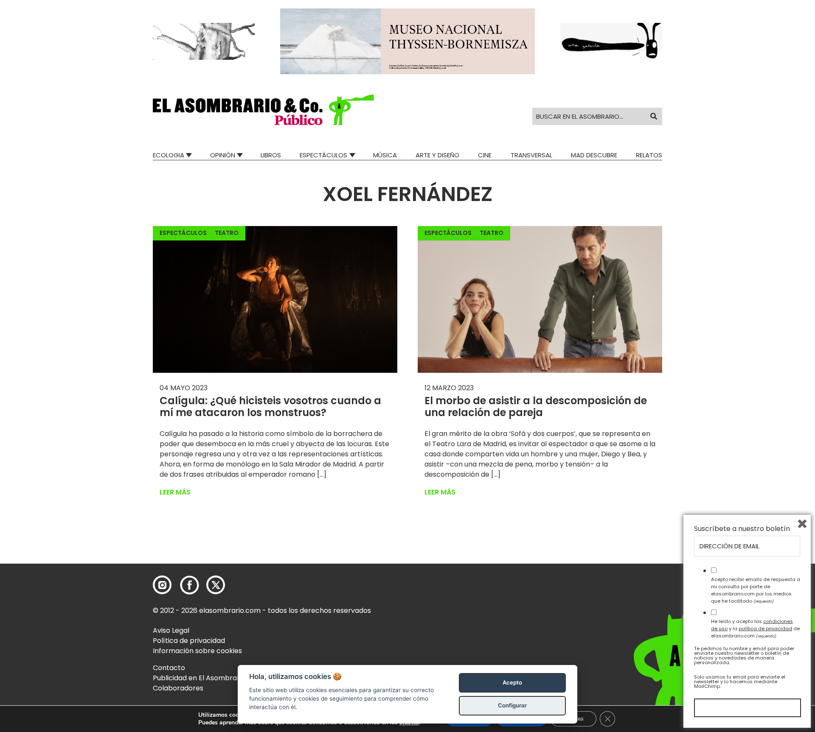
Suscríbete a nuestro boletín (742, 528)
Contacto (169, 668)
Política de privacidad (189, 640)
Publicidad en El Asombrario (199, 678)
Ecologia (168, 155)
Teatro (227, 233)
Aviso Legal (171, 630)
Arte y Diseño (437, 155)
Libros (271, 155)
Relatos (649, 155)
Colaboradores (178, 688)
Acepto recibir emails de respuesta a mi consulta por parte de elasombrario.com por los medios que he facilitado (755, 590)
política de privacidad (765, 628)
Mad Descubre (594, 155)
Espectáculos (323, 155)
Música (385, 155)
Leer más (175, 492)
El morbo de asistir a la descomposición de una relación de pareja (535, 407)
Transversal (531, 155)
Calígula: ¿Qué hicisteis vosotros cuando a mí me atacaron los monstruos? (270, 407)
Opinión (222, 155)
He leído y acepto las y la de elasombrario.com (755, 628)
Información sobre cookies (197, 651)
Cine (485, 155)
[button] (263, 110)
